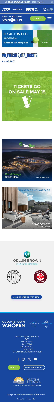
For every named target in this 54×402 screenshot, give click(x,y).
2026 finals (37, 2)
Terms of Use (21, 399)
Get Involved (27, 347)
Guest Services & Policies (27, 336)
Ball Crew (27, 344)
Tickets (39, 19)
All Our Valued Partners (26, 297)
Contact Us (27, 349)
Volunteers (27, 341)
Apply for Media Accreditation (27, 352)
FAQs (27, 339)
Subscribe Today (33, 367)
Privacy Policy (31, 399)
